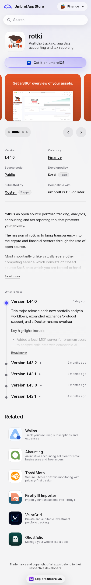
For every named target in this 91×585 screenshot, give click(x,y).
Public (10, 174)
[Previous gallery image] (68, 132)
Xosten (11, 192)
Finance (55, 157)
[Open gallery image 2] (43, 98)
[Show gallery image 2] (13, 132)
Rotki (52, 175)
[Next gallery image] (81, 132)
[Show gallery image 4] (27, 132)
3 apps (25, 192)
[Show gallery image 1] (9, 132)
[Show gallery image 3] (19, 132)
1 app (63, 174)
